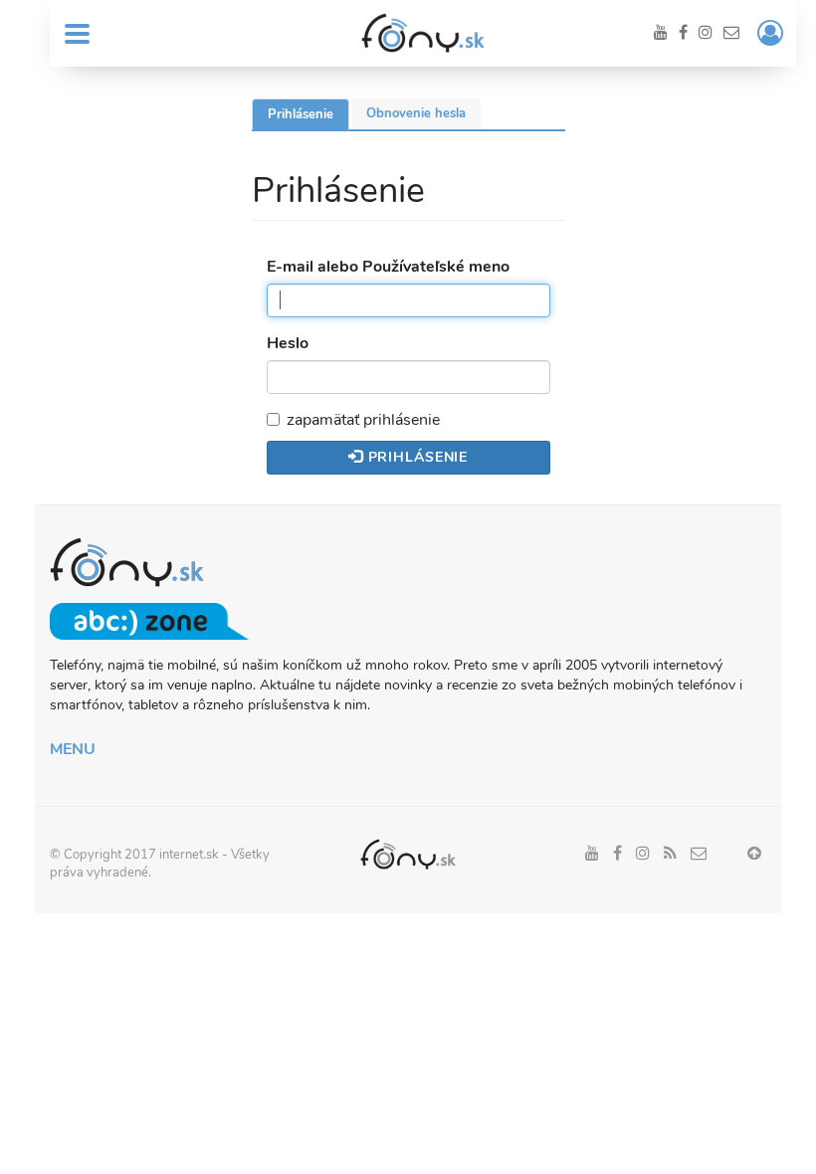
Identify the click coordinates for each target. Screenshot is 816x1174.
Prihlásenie (308, 117)
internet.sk (189, 855)
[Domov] (423, 33)
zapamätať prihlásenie (363, 420)
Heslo (287, 343)
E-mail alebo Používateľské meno (388, 267)
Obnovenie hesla (416, 113)
